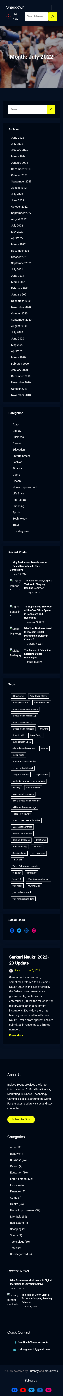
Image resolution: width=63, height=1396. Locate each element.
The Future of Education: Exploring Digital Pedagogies (37, 654)
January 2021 (19, 294)
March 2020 (18, 357)
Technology (20, 518)
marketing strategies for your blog (29, 781)
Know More (16, 1035)
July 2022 (17, 225)
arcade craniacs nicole (23, 729)
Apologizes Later (20, 702)
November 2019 (21, 382)
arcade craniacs (41, 702)
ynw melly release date (23, 899)
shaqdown (15, 7)
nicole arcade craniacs (23, 794)
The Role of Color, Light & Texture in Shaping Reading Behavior (38, 584)
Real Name (40, 840)
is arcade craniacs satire (24, 761)
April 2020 (17, 351)
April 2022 (17, 238)
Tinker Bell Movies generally (25, 866)
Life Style (18, 493)
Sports (17, 512)
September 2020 (21, 319)
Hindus (44, 748)
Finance (17, 468)
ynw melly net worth (22, 892)
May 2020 (17, 344)
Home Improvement (25, 487)
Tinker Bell (17, 859)
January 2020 (19, 370)
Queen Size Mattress (22, 827)
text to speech (38, 853)
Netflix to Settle (33, 787)
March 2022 (18, 244)
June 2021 (17, 275)
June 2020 (17, 338)
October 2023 (19, 175)
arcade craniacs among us (25, 709)
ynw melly (17, 886)
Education (19, 449)
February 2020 (20, 363)
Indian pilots (18, 755)
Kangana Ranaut (21, 774)
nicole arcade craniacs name (26, 800)
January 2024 (19, 162)
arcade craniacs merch (23, 722)
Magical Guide (41, 774)
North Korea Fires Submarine (26, 820)
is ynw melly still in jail (23, 768)
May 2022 (17, 231)
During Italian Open (22, 742)
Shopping (18, 506)
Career (17, 443)
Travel (16, 524)
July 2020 (17, 332)
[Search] (52, 16)
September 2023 (21, 181)
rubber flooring (20, 846)
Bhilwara (43, 729)
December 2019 (21, 376)
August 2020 (19, 326)
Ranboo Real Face (21, 840)
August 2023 (19, 187)
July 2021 (17, 269)
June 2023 (17, 200)
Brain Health (18, 735)
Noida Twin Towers (22, 814)
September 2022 (21, 212)
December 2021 (21, 250)
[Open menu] (54, 7)
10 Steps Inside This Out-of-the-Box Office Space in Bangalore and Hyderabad (38, 612)
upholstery (31, 873)
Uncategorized (21, 531)
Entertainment (21, 455)
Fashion (17, 462)
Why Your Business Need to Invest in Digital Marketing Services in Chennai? (38, 634)
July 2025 (17, 144)
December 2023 (21, 169)
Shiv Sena (37, 846)
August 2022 (19, 219)
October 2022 (19, 206)
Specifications (19, 853)
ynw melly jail (34, 886)
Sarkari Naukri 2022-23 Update (29, 960)
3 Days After (18, 696)
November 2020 (21, 307)
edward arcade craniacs (24, 748)
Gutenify (33, 1371)
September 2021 (21, 263)
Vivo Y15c (17, 879)
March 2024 (18, 156)
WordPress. (51, 1371)
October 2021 (19, 257)
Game (16, 474)
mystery (16, 787)
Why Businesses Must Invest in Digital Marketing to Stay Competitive (28, 566)
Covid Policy (36, 735)
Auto (16, 424)
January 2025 (19, 150)
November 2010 (21, 395)
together (17, 873)
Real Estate (19, 499)
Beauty (17, 430)
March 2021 (18, 282)
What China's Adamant (38, 879)
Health (17, 481)
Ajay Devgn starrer (38, 696)
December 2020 (21, 300)
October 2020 (19, 313)
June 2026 (17, 137)
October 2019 (19, 388)
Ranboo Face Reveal (22, 833)
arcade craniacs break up (24, 715)
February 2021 (20, 288)
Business (18, 437)
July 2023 (17, 194)
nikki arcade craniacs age (24, 807)
